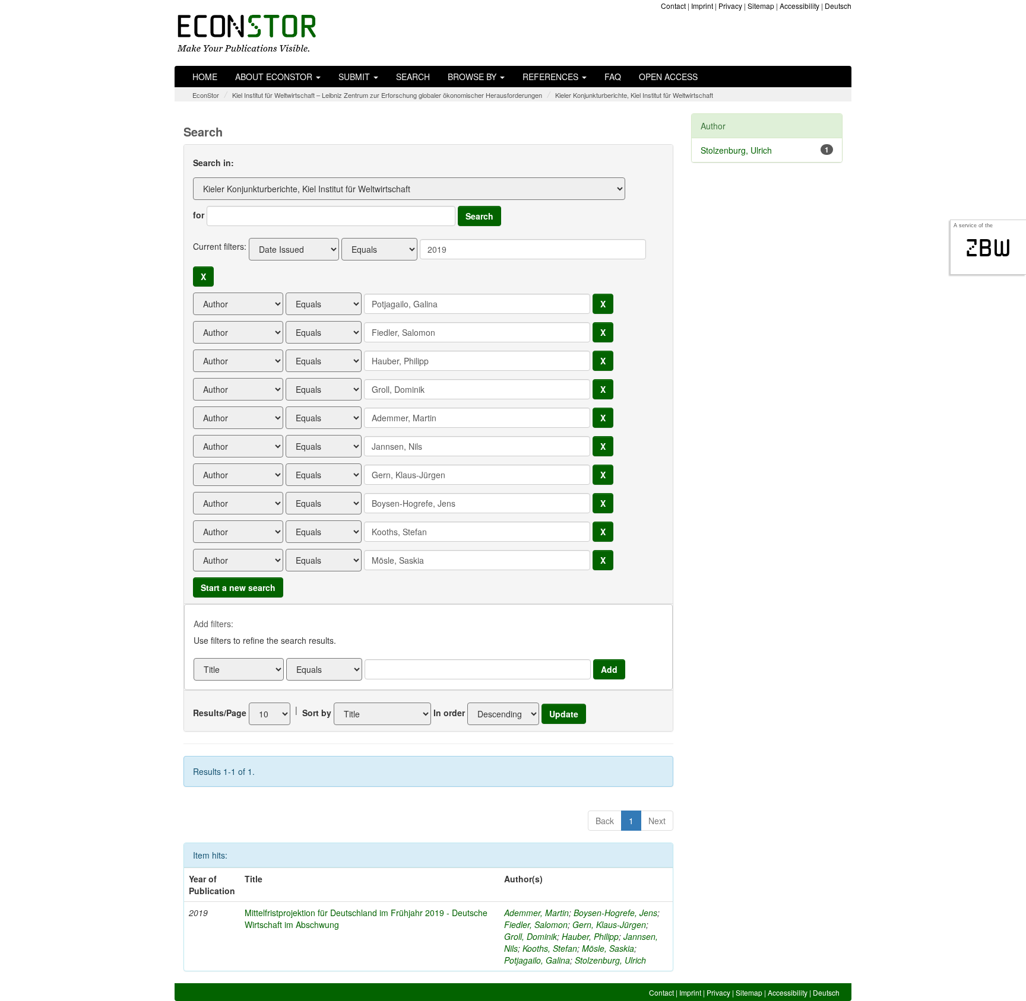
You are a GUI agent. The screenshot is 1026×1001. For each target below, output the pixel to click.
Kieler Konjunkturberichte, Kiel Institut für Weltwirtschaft (634, 95)
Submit (355, 76)
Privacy (730, 6)
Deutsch (838, 6)
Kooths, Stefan (549, 948)
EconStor (205, 95)
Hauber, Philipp (590, 936)
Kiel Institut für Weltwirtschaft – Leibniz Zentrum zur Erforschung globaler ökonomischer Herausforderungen (387, 95)
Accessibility (799, 6)
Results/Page (219, 713)
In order (449, 713)
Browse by (473, 76)
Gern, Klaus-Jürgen (609, 924)
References (551, 76)
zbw (988, 248)
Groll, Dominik (530, 936)
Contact (673, 6)
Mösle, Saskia (608, 948)
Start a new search (238, 587)
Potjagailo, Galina (537, 960)
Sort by (316, 713)
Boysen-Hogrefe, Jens (615, 913)
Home (204, 76)
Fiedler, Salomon (536, 924)
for (198, 215)
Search (413, 76)
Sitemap (761, 6)
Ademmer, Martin (536, 913)
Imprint (702, 6)
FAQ (612, 76)
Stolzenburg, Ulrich (610, 960)
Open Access (668, 76)
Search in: (213, 163)
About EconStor (275, 76)
